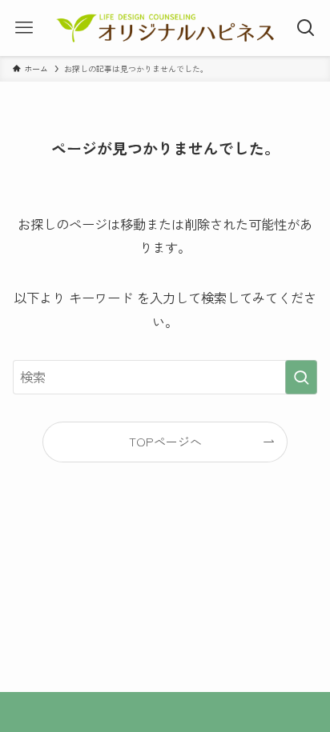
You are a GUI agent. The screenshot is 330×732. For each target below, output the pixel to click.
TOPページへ (165, 441)
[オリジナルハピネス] (164, 28)
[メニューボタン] (24, 28)
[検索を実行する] (301, 377)
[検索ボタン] (306, 28)
